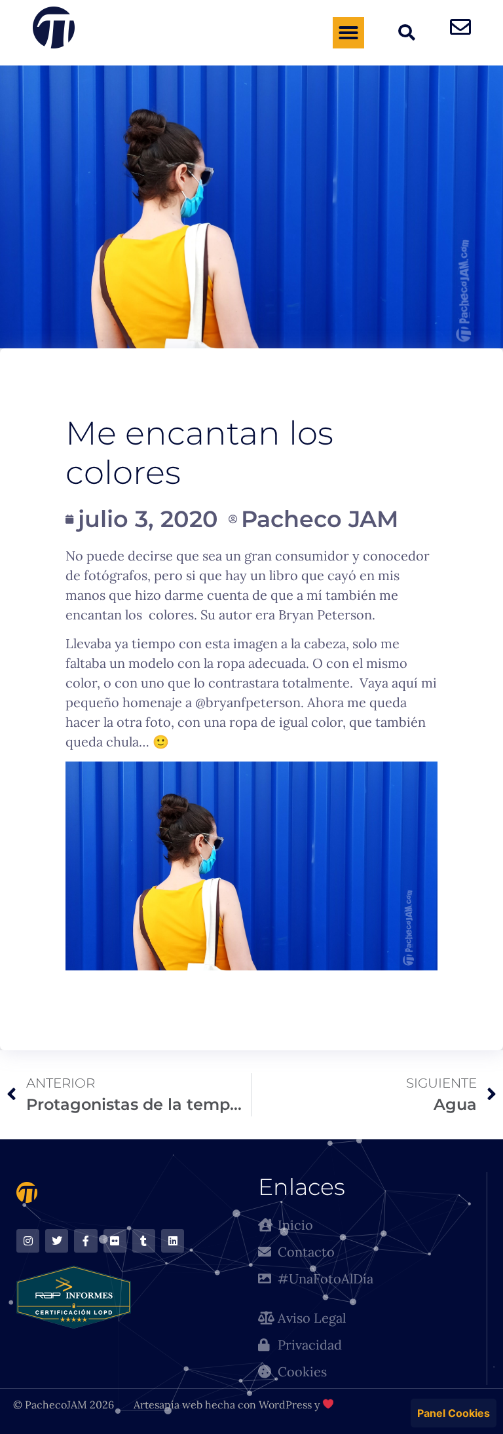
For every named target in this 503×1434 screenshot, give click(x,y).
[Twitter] (56, 1240)
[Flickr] (114, 1240)
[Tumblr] (143, 1240)
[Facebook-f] (85, 1240)
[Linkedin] (172, 1240)
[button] (348, 32)
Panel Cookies (453, 1413)
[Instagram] (27, 1240)
